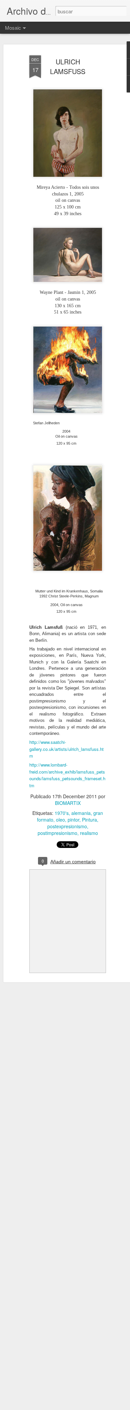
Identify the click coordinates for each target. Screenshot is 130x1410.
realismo (89, 833)
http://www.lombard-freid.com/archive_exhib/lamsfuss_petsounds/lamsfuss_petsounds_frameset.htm (67, 775)
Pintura (89, 819)
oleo (60, 819)
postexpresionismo (67, 826)
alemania (81, 813)
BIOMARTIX (68, 803)
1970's (62, 813)
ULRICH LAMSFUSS (67, 66)
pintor (73, 819)
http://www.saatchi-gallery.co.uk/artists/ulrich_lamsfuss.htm (66, 749)
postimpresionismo (57, 833)
